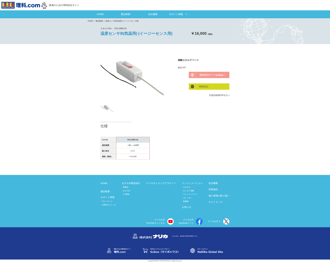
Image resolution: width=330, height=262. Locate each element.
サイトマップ (215, 202)
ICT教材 (126, 194)
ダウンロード (107, 201)
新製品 (125, 187)
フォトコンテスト (190, 194)
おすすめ (126, 191)
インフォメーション (192, 183)
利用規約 (213, 189)
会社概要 (213, 183)
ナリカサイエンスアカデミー (161, 183)
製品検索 (99, 21)
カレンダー (187, 198)
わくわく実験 (188, 191)
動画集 (186, 201)
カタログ (186, 187)
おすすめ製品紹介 (131, 183)
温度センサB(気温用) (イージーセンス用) (122, 21)
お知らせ (186, 207)
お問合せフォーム (109, 205)
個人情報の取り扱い (219, 195)
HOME (90, 21)
